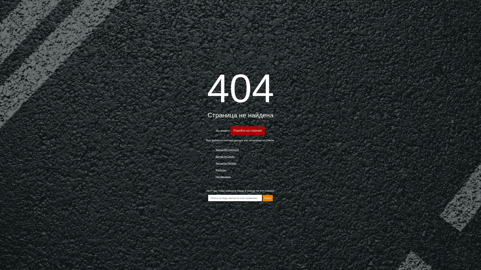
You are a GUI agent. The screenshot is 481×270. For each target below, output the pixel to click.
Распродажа (223, 176)
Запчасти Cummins (227, 149)
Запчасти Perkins (226, 163)
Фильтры (221, 170)
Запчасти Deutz (225, 156)
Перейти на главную (247, 130)
